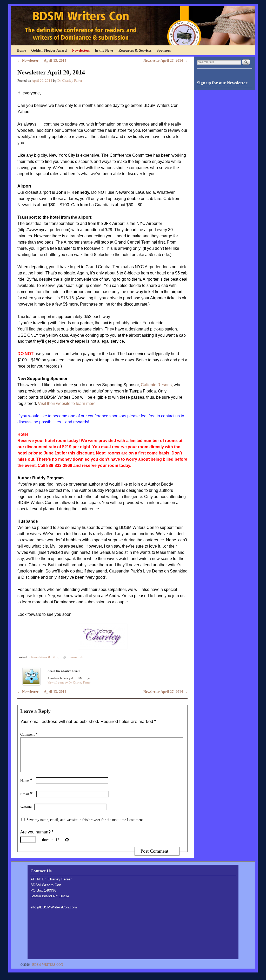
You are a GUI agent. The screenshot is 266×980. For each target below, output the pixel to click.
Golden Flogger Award (49, 50)
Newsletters (81, 50)
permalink (76, 657)
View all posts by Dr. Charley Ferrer (69, 682)
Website (26, 807)
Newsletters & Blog (44, 657)
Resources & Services (134, 50)
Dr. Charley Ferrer (69, 80)
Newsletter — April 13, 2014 (41, 60)
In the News (104, 50)
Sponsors (164, 50)
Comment (28, 734)
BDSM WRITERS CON (47, 965)
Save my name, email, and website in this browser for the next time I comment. (85, 820)
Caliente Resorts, (157, 385)
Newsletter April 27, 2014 (165, 60)
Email (26, 794)
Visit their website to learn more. (67, 403)
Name (26, 780)
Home (21, 50)
